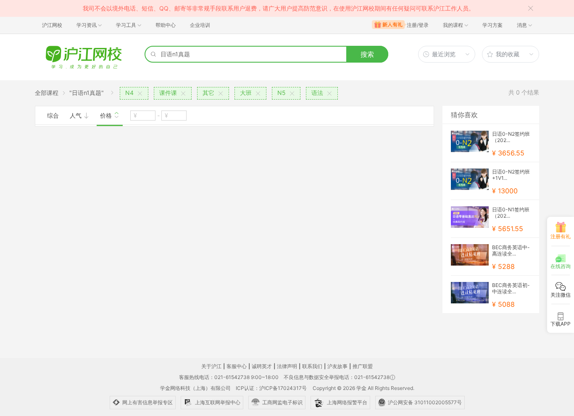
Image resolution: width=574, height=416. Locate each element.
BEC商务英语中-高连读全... (511, 250)
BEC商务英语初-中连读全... (511, 288)
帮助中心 (165, 25)
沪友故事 (337, 366)
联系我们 (312, 366)
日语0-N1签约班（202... (510, 212)
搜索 (367, 54)
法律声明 (287, 366)
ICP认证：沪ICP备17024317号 (271, 388)
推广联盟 (363, 366)
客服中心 (236, 366)
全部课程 (46, 92)
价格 (106, 115)
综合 (53, 115)
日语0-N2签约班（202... (511, 137)
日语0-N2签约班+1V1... (511, 175)
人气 (76, 115)
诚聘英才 (262, 366)
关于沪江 (211, 366)
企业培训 (200, 25)
